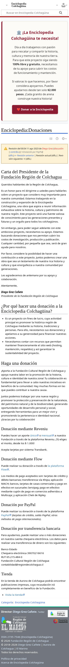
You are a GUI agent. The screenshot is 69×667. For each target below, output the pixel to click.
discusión (58, 148)
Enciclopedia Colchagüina (30, 602)
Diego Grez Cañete (25, 611)
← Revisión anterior (24, 155)
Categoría (7, 602)
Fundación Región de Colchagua (30, 640)
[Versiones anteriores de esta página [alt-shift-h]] (57, 139)
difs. (11, 155)
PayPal (5, 515)
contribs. (14, 151)
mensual (47, 435)
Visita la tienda (14, 594)
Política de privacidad (13, 658)
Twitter (41, 612)
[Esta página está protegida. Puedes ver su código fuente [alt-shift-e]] (51, 139)
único (33, 435)
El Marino (22, 648)
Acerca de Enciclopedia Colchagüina (22, 662)
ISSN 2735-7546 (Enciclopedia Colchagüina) (27, 637)
